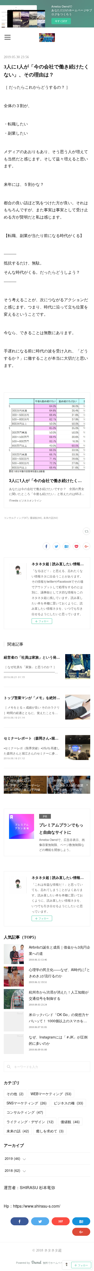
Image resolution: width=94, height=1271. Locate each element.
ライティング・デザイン (30, 1121)
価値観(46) (36, 517)
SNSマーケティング (27, 1102)
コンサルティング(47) (16, 517)
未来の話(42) (50, 517)
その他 (15, 1093)
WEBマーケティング (51, 1093)
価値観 (70, 1121)
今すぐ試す (61, 21)
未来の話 (18, 1130)
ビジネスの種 (68, 1102)
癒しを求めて (50, 1130)
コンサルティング (25, 1112)
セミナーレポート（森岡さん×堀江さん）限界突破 (43, 738)
